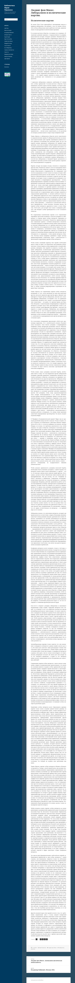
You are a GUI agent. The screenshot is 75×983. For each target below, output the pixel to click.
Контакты (6, 67)
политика (33, 949)
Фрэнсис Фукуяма (8, 56)
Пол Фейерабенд (8, 47)
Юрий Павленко (42, 947)
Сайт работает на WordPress (37, 980)
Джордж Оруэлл (8, 34)
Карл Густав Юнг (8, 39)
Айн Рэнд (6, 28)
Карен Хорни (7, 37)
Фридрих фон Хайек (8, 54)
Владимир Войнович (9, 32)
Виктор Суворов (7, 30)
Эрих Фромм (7, 58)
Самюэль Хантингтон (9, 50)
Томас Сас (6, 52)
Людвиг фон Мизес (8, 41)
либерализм (61, 947)
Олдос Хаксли (7, 45)
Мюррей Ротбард (8, 43)
